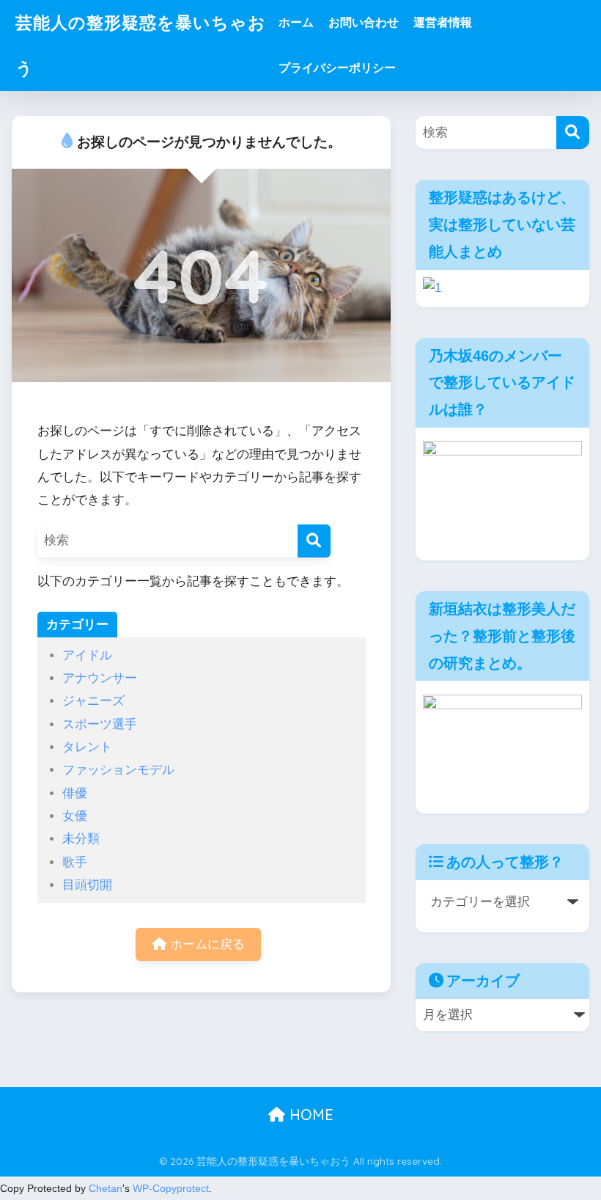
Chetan (105, 1188)
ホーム (296, 22)
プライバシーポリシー (337, 68)
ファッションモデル (118, 770)
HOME (309, 1114)
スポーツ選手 (99, 724)
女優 (74, 816)
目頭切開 (87, 885)
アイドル (87, 655)
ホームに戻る (205, 944)
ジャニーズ (93, 701)
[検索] (314, 540)
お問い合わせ (363, 22)
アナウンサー (99, 678)
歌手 (74, 862)
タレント (87, 747)
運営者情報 (442, 22)
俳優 (74, 793)
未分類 (81, 839)
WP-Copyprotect (171, 1188)
